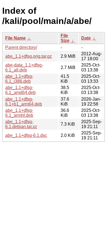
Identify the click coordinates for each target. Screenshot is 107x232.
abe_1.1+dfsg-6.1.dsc (26, 135)
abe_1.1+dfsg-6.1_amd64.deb (20, 90)
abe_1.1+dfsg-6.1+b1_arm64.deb (23, 101)
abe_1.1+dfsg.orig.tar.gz (28, 56)
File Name (15, 38)
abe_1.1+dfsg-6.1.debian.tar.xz (21, 124)
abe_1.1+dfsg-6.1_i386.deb (19, 79)
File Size (65, 38)
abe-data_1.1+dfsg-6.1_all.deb (24, 67)
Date (86, 38)
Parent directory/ (21, 47)
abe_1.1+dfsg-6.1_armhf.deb (19, 113)
